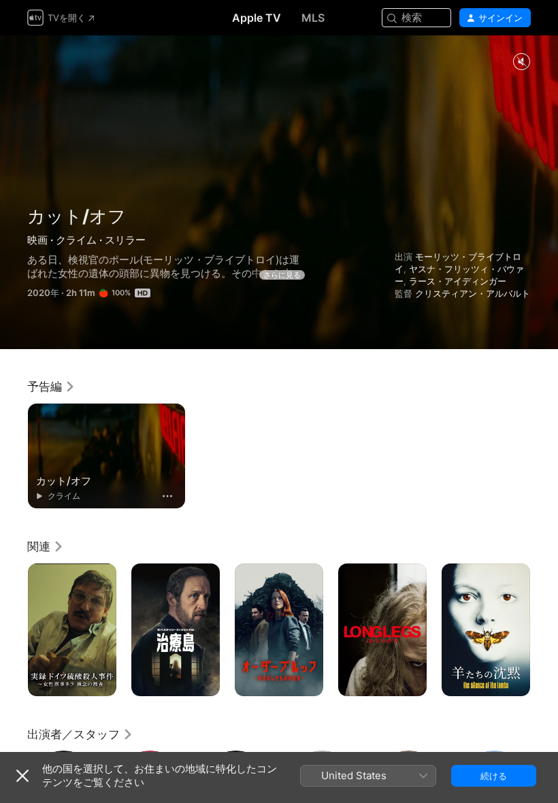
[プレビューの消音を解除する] (521, 62)
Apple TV (256, 17)
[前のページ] (13, 630)
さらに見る (282, 275)
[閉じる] (22, 776)
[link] (51, 386)
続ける (493, 775)
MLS (313, 17)
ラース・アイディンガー (457, 281)
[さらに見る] (167, 496)
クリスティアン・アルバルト (472, 293)
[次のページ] (544, 630)
